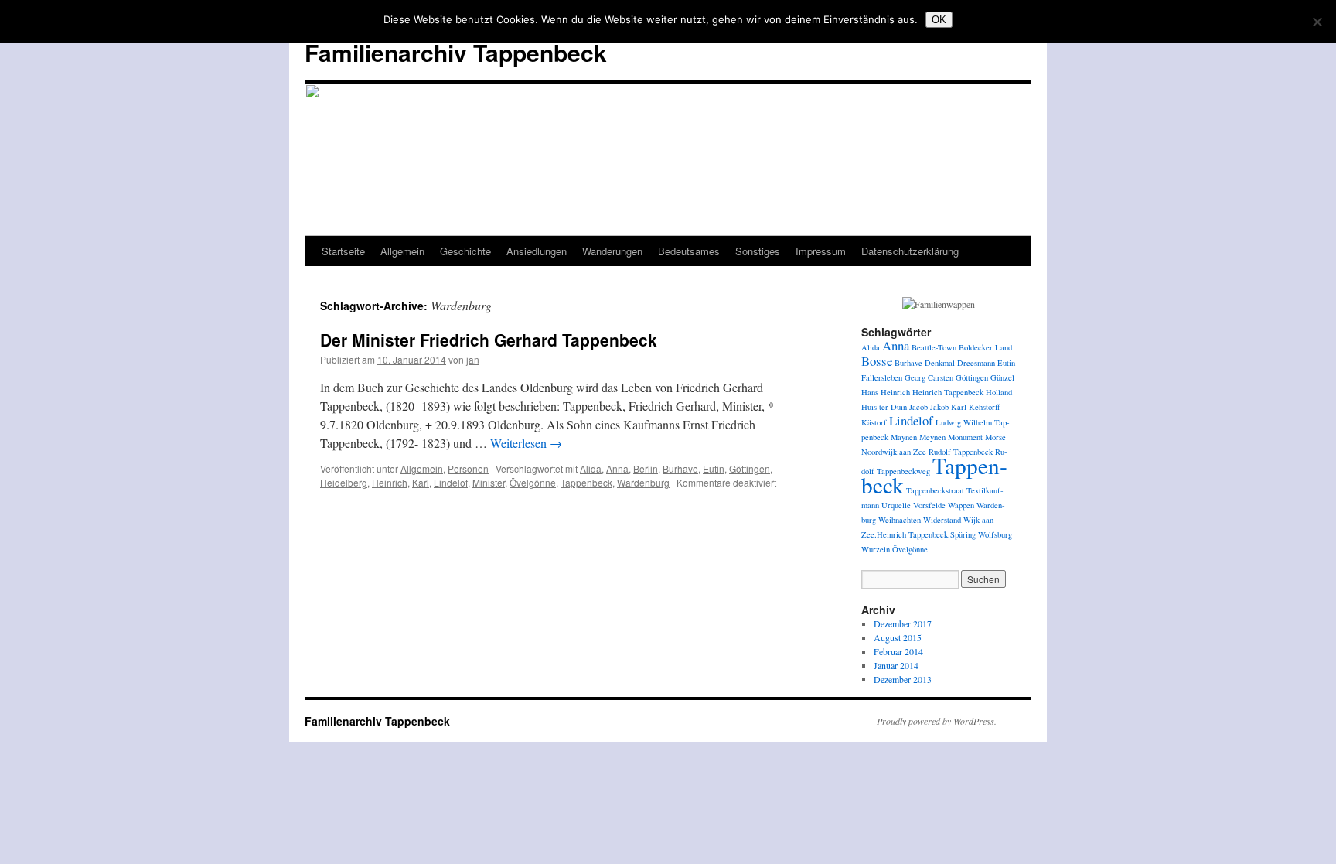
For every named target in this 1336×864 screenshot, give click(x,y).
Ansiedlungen (536, 251)
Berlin (645, 468)
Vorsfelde (929, 505)
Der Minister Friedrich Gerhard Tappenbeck (488, 339)
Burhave (680, 468)
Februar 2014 (898, 651)
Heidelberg (343, 482)
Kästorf (874, 422)
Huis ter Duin (884, 406)
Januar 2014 (896, 665)
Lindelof (451, 482)
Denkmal (940, 362)
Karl (420, 482)
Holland (999, 392)
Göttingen (749, 468)
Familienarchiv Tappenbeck (456, 52)
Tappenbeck (586, 482)
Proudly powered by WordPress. (937, 721)
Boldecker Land (985, 347)
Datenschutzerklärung (910, 251)
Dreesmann (976, 362)
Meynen (932, 437)
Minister (488, 482)
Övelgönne (533, 482)
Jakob (939, 406)
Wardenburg (643, 482)
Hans (869, 392)
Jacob (918, 406)
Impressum (821, 251)
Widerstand (942, 519)
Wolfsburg (995, 534)
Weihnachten (899, 519)
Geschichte (465, 251)
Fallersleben (881, 377)
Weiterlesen (526, 443)
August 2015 (898, 637)
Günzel (1002, 377)
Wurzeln (875, 549)
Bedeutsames (689, 251)
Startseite (343, 251)
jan (472, 359)
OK (939, 20)
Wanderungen (612, 251)
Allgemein (402, 251)
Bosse (876, 361)
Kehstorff (984, 406)
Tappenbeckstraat (935, 490)
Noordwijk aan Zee (893, 451)
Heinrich (389, 482)
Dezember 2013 (903, 679)
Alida (591, 468)
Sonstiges (757, 251)
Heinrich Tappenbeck (947, 392)
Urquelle (896, 505)
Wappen (961, 505)
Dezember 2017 (903, 623)
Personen (468, 468)
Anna (617, 468)
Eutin (713, 468)
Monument (965, 437)
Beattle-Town (934, 347)
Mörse (995, 437)
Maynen (904, 437)
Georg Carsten (929, 377)
